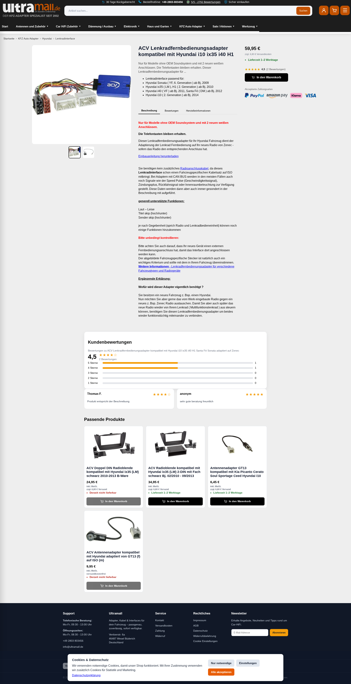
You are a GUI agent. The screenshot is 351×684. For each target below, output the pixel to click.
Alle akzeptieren (221, 672)
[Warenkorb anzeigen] (334, 10)
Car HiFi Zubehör (67, 26)
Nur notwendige (221, 663)
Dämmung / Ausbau (100, 26)
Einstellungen (248, 663)
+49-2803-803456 (172, 2)
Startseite (8, 38)
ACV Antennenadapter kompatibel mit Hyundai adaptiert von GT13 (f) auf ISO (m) (113, 556)
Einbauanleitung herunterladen (158, 156)
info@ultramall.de (73, 646)
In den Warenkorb (269, 77)
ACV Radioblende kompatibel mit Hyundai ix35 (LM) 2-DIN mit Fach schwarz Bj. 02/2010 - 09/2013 (174, 472)
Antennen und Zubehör (31, 26)
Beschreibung (149, 110)
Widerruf (160, 636)
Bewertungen (171, 110)
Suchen (303, 10)
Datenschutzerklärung (86, 675)
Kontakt (159, 620)
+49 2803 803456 (73, 640)
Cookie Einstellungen (205, 641)
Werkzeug (248, 26)
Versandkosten (163, 625)
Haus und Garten (158, 26)
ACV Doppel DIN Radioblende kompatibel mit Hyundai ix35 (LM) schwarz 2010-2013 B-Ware (112, 472)
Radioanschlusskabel (194, 168)
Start (5, 26)
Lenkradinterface (65, 38)
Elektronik (130, 26)
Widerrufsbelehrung (204, 636)
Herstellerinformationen (198, 110)
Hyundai (47, 38)
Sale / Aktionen (222, 26)
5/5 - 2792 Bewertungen (205, 2)
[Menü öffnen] (345, 10)
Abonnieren (279, 632)
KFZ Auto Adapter (190, 26)
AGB (196, 625)
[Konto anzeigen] (324, 10)
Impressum (199, 620)
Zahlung (160, 630)
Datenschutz (200, 630)
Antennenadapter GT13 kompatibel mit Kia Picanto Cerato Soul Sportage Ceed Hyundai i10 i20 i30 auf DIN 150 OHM (237, 472)
